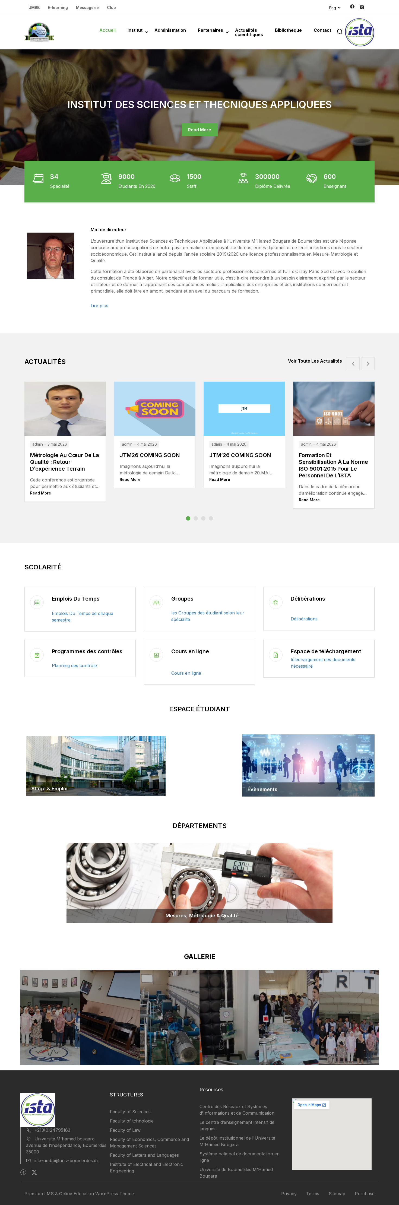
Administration (170, 30)
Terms (312, 1193)
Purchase (365, 1193)
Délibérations (308, 598)
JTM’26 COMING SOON (150, 455)
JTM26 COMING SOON (60, 455)
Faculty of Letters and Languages (144, 1155)
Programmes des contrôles (87, 651)
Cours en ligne (190, 651)
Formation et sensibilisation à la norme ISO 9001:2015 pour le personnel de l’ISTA (243, 465)
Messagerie (87, 7)
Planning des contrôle (74, 665)
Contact (322, 30)
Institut (135, 30)
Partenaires (210, 30)
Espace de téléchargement (326, 651)
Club (111, 7)
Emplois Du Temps (76, 598)
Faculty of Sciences (130, 1111)
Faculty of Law (125, 1130)
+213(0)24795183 (52, 1130)
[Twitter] (34, 1172)
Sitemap (337, 1193)
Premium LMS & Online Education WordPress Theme (79, 1193)
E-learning (58, 7)
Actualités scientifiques (249, 32)
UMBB (34, 7)
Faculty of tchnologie (132, 1121)
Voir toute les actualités (315, 361)
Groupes (182, 598)
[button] (188, 518)
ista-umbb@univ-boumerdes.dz (66, 1160)
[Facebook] (23, 1172)
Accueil (107, 30)
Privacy (289, 1193)
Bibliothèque (288, 30)
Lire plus (99, 305)
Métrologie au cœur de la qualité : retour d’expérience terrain (333, 462)
